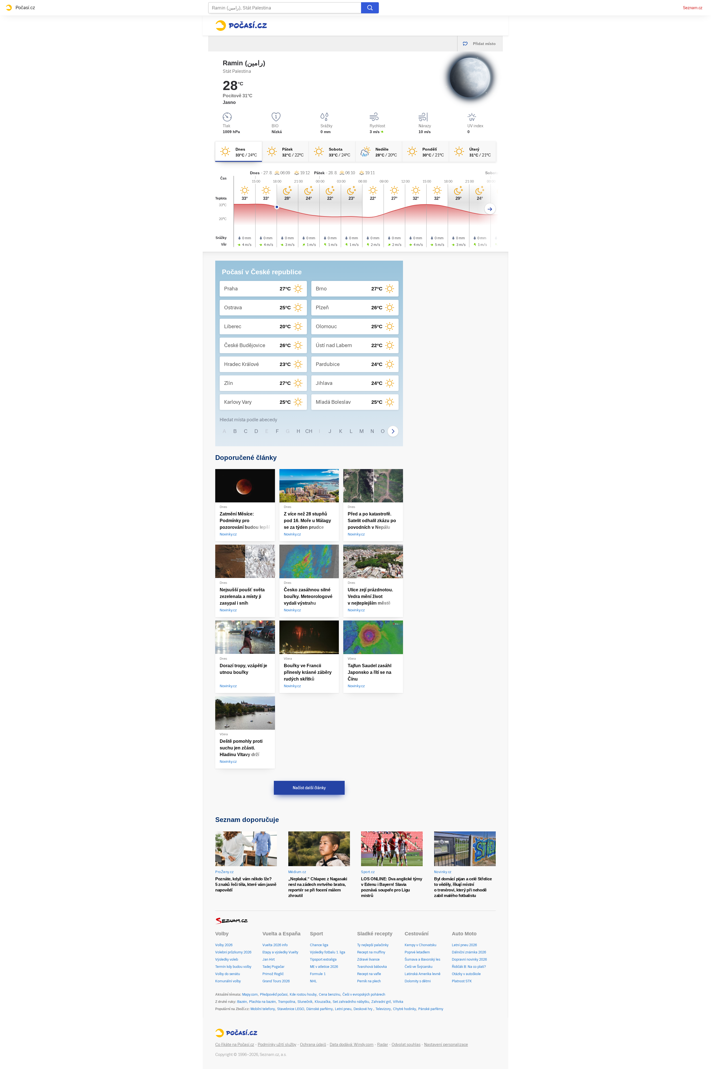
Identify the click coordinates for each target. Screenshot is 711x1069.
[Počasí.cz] (241, 25)
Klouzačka (323, 1002)
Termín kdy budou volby (233, 967)
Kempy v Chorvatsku (420, 945)
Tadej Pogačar (273, 967)
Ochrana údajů (313, 1044)
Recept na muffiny (371, 952)
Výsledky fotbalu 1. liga (327, 952)
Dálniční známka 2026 (469, 952)
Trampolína (286, 1002)
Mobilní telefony (263, 1009)
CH (308, 431)
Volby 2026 (223, 945)
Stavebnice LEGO (290, 1009)
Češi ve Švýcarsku (418, 967)
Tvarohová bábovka (372, 967)
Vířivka (398, 1002)
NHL (313, 981)
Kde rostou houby (303, 994)
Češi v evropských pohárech (363, 994)
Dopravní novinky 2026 (469, 959)
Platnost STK (462, 981)
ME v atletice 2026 (324, 967)
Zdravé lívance (368, 959)
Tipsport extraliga (323, 959)
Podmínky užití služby (277, 1044)
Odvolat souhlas (406, 1044)
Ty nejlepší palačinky (373, 945)
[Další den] (490, 209)
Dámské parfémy (319, 1009)
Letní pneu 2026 (464, 945)
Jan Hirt (268, 959)
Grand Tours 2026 (276, 981)
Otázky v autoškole (466, 974)
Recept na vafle (369, 974)
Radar (382, 1044)
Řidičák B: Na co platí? (469, 967)
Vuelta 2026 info (275, 945)
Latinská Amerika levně (422, 974)
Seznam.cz (692, 8)
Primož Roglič (273, 974)
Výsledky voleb (226, 959)
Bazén (242, 1002)
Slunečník (304, 1002)
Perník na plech (369, 981)
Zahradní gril (381, 1002)
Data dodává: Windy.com (352, 1044)
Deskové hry (363, 1009)
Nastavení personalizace (446, 1044)
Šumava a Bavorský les (422, 959)
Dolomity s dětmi (418, 981)
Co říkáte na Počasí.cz (234, 1044)
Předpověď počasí (273, 994)
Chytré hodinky (404, 1009)
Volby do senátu (227, 974)
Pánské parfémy (430, 1009)
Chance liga (319, 945)
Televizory (383, 1009)
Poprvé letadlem (417, 952)
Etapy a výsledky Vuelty (280, 952)
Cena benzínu (329, 994)
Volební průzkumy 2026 (233, 952)
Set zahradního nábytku (351, 1002)
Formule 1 (318, 974)
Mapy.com (250, 994)
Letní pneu (343, 1009)
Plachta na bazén (262, 1002)
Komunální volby (228, 981)
